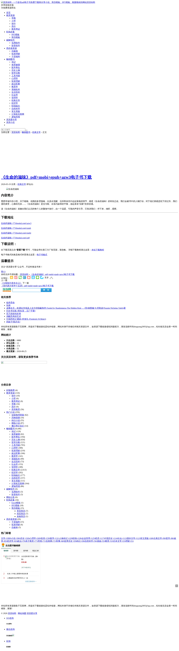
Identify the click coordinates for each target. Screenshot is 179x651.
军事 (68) (60, 541)
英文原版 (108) (147, 538)
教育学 (15, 87)
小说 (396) (15, 538)
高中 (14, 26)
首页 (8, 12)
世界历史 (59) (70, 541)
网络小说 (16, 423)
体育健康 (16, 65)
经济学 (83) (12, 541)
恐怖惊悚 (16, 418)
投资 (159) (45, 538)
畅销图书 (10, 59)
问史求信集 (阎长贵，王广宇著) (20, 311)
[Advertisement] (89, 153)
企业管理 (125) (88, 538)
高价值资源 (11, 48)
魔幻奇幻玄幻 (18, 426)
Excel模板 (16, 503)
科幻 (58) (81, 541)
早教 (14, 18)
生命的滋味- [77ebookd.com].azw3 (16, 223)
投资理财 (16, 54)
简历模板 (16, 37)
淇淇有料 (91, 2)
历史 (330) (25, 538)
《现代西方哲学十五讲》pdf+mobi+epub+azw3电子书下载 (27, 286)
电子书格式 (42, 255)
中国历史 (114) (111, 538)
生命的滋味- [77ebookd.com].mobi (16, 233)
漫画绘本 (16, 89)
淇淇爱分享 (11, 119)
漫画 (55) (101, 541)
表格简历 (21, 516)
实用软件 (16, 43)
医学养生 (16, 67)
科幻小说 (16, 420)
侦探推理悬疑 (18, 415)
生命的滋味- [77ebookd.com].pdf (15, 238)
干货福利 (16, 56)
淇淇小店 (10, 122)
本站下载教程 (97, 250)
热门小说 (10, 412)
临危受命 (10, 302)
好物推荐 (10, 390)
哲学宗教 (16, 73)
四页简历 (21, 514)
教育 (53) (109, 541)
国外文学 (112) (133, 538)
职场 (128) (77, 538)
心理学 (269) (35, 538)
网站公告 (10, 497)
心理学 (15, 78)
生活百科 (16, 92)
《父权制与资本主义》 (11, 283)
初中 (14, 23)
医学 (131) (54, 538)
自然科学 (16, 108)
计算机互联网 (18, 114)
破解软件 (10, 40)
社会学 (15, 95)
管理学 (15, 98)
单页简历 (21, 511)
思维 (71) (42, 541)
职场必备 (10, 32)
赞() (3, 272)
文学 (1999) (6, 538)
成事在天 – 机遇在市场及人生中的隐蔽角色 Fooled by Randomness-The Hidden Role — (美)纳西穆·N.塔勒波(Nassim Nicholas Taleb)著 (66, 308)
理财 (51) (130, 541)
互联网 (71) (51, 541)
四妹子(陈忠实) (13, 322)
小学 (14, 21)
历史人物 (16, 70)
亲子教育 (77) (31, 541)
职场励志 (16, 106)
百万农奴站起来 (13, 313)
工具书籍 (16, 76)
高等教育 (16, 409)
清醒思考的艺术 (13, 316)
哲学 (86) (170, 538)
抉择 (8, 305)
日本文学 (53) (119, 541)
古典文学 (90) (160, 538)
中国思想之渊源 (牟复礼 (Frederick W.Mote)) (26, 319)
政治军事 (16, 84)
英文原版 (16, 111)
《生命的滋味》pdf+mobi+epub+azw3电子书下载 (46, 177)
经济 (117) (99, 538)
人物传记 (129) (66, 538)
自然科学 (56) (91, 541)
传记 (14, 62)
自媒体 (15, 51)
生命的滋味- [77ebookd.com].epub (16, 228)
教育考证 (16, 29)
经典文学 (16, 100)
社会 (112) (122, 538)
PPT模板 (15, 34)
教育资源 (10, 15)
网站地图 (22, 613)
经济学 (15, 103)
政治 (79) (21, 541)
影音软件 (16, 45)
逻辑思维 (16, 117)
